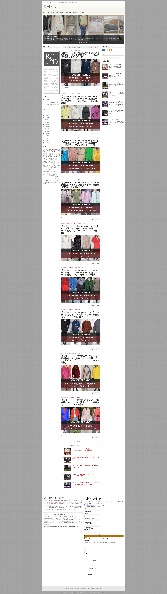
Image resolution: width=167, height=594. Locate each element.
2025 (46, 99)
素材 (49, 182)
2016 (46, 133)
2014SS (55, 150)
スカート (55, 165)
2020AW (55, 156)
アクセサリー (55, 159)
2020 (46, 124)
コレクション (55, 162)
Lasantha (82, 592)
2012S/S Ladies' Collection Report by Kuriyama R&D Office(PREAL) (61, 526)
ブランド (46, 174)
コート (47, 162)
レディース (83, 93)
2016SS (54, 153)
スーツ (50, 165)
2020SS (45, 158)
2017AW (45, 154)
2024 (46, 115)
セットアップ (51, 166)
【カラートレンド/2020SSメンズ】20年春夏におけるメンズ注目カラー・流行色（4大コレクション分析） (80, 185)
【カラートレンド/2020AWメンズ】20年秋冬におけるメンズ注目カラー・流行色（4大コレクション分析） (80, 55)
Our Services (60, 12)
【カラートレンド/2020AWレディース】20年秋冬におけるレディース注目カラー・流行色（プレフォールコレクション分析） (80, 100)
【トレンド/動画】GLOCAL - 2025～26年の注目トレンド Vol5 (52, 104)
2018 (46, 129)
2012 (46, 142)
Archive (118, 58)
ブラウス (58, 173)
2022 (46, 119)
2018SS (51, 155)
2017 (46, 131)
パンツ (51, 173)
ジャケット (50, 164)
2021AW (51, 158)
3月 (47, 101)
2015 (46, 135)
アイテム (57, 158)
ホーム (78, 441)
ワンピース (53, 181)
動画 (54, 182)
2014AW (47, 150)
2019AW (57, 155)
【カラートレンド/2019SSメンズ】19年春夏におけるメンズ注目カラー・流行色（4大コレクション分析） (80, 402)
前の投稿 (98, 442)
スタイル (45, 166)
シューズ (45, 165)
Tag (112, 58)
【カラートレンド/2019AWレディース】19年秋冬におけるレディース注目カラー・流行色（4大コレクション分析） (80, 272)
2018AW (45, 155)
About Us (68, 12)
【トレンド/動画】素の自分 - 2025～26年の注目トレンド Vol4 (116, 112)
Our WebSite (51, 12)
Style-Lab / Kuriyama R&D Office (82, 588)
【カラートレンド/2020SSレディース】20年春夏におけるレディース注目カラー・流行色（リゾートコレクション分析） (80, 229)
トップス (57, 167)
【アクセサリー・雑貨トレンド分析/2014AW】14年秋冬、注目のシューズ (116, 84)
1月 (47, 111)
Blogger (99, 588)
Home (44, 12)
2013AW (52, 149)
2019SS (47, 156)
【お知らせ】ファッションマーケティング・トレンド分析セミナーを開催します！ (116, 94)
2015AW (45, 152)
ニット (51, 171)
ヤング (49, 178)
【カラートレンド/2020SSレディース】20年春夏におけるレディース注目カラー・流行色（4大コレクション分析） (80, 143)
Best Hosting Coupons (101, 592)
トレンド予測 (77, 50)
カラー (72, 50)
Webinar (75, 12)
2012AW (45, 149)
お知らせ (45, 161)
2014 (46, 138)
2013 (46, 140)
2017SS (54, 154)
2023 (46, 117)
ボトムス (52, 174)
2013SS (58, 149)
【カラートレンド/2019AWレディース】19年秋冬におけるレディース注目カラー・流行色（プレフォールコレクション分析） (80, 359)
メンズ (54, 177)
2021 (46, 122)
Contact (82, 12)
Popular (106, 58)
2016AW (45, 153)
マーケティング (52, 175)
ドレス (47, 169)
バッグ (46, 173)
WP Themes (70, 592)
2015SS (54, 152)
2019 (46, 126)
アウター (48, 159)
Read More (95, 90)
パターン (57, 171)
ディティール (48, 167)
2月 (47, 109)
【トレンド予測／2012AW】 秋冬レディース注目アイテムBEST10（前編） (116, 75)
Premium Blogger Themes (90, 592)
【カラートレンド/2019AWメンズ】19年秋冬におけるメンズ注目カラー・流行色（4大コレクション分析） (80, 314)
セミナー (57, 166)
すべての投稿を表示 (92, 47)
